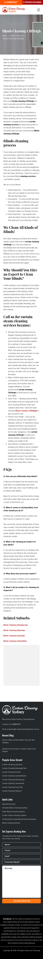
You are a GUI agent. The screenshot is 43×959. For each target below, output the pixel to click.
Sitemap (37, 950)
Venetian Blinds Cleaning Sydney (14, 808)
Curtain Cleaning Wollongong (13, 780)
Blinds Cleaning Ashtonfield (14, 641)
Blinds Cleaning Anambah (14, 636)
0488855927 (16, 724)
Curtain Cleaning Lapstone (12, 764)
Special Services (8, 804)
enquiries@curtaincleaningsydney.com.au (23, 729)
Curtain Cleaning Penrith (11, 772)
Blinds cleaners (26, 411)
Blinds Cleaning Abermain (14, 630)
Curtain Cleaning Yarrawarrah (13, 783)
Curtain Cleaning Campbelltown (14, 776)
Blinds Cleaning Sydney (11, 823)
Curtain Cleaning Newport (12, 791)
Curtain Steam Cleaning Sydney (14, 815)
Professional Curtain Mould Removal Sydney (19, 819)
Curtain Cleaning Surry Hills (12, 787)
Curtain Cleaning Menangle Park (14, 768)
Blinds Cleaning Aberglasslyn (15, 625)
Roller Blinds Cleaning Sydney (13, 812)
